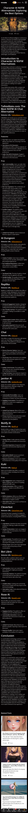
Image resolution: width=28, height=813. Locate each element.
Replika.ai (15, 288)
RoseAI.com (16, 598)
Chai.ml (14, 335)
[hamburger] (26, 2)
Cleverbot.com (17, 510)
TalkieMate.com (18, 115)
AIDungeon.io (17, 241)
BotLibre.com (17, 555)
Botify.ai (15, 426)
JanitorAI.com (17, 382)
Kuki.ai (14, 468)
